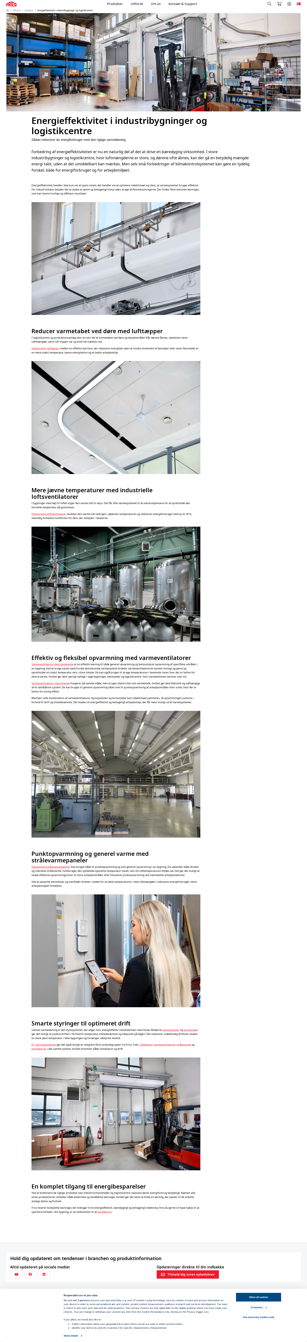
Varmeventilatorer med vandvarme (52, 664)
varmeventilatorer (164, 1044)
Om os (156, 4)
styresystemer (171, 1030)
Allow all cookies (258, 1297)
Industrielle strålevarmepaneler (50, 867)
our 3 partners (81, 1300)
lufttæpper (146, 1044)
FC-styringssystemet (43, 1044)
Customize (257, 1307)
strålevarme (183, 1044)
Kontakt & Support (183, 4)
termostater (191, 1030)
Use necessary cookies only (258, 1317)
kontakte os (105, 1212)
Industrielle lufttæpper (45, 348)
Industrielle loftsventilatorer (48, 514)
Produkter (115, 4)
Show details (71, 1335)
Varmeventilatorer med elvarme (50, 683)
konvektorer (38, 1049)
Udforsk (137, 4)
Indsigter (29, 10)
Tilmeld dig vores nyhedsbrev (191, 1274)
